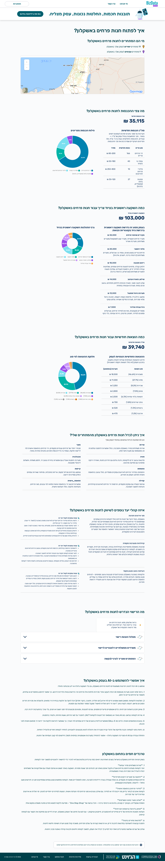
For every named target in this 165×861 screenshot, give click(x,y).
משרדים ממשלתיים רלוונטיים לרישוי (117, 647)
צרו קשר (111, 3)
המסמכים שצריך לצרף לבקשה (120, 658)
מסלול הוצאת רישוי (126, 636)
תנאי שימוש (59, 857)
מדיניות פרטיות (75, 857)
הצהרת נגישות (92, 857)
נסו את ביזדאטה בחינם (30, 14)
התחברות (17, 4)
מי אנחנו (124, 3)
